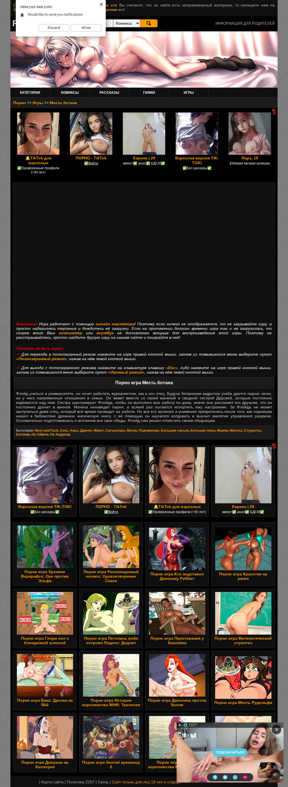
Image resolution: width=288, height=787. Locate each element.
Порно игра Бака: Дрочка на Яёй (45, 702)
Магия (132, 431)
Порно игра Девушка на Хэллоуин (44, 764)
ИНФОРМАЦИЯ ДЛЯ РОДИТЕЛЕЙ (245, 23)
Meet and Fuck (46, 431)
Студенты (252, 431)
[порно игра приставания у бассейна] (177, 633)
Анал (74, 431)
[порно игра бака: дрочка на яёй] (45, 695)
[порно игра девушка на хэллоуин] (45, 757)
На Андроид (60, 434)
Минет (99, 431)
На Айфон (40, 434)
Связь (103, 782)
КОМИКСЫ (70, 93)
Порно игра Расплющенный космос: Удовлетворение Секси (111, 576)
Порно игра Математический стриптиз (243, 640)
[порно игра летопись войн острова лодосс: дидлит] (111, 633)
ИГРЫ (189, 93)
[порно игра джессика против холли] (177, 695)
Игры (38, 102)
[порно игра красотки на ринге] (243, 569)
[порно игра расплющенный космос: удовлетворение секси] (111, 566)
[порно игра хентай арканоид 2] (111, 757)
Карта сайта (52, 782)
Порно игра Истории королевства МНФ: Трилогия (111, 702)
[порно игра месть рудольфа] (243, 697)
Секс (64, 431)
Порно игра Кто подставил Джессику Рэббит (177, 576)
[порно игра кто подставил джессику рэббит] (177, 569)
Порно (19, 102)
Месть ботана (63, 102)
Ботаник (23, 434)
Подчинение (149, 431)
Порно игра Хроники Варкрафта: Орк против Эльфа (45, 576)
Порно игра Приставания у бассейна (177, 640)
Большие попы (202, 431)
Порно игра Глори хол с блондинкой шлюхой (45, 640)
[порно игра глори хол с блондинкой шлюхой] (45, 633)
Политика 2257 (80, 782)
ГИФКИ (149, 93)
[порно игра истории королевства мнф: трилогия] (111, 695)
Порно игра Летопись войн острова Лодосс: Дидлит (111, 640)
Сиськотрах (115, 431)
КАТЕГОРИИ (30, 93)
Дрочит (86, 431)
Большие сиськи (175, 431)
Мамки (222, 431)
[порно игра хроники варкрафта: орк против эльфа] (45, 566)
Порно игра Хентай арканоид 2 (111, 764)
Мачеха (236, 431)
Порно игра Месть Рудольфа (243, 702)
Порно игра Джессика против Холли (177, 702)
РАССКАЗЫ (109, 93)
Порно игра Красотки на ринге (243, 576)
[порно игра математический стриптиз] (243, 633)
